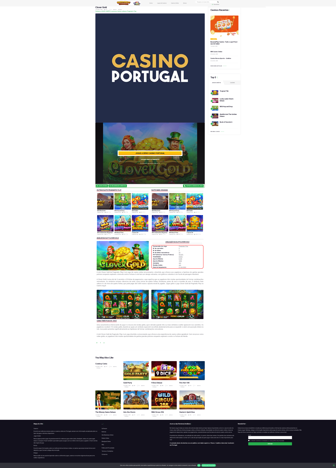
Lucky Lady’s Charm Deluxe (227, 100)
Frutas (181, 377)
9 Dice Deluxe (156, 383)
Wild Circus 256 (157, 412)
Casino (232, 82)
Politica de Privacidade (208, 465)
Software (104, 428)
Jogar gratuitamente (150, 159)
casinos (115, 9)
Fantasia (98, 11)
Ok (199, 465)
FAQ (103, 444)
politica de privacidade (278, 440)
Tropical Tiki (224, 91)
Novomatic (110, 406)
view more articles (216, 66)
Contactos (104, 454)
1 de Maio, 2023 (154, 385)
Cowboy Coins (101, 364)
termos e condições (262, 440)
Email (249, 435)
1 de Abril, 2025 (213, 46)
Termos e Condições (107, 451)
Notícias (104, 431)
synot (167, 377)
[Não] (334, 465)
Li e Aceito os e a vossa (266, 440)
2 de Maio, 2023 (98, 9)
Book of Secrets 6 (226, 122)
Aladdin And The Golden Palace (228, 115)
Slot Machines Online (107, 435)
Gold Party (127, 383)
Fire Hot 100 (184, 383)
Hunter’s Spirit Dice (187, 412)
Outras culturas (122, 11)
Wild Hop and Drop (226, 106)
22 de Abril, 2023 (214, 60)
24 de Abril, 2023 (214, 54)
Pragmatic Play (131, 11)
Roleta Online (105, 438)
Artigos (36, 453)
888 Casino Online (216, 51)
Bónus (35, 445)
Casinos (36, 428)
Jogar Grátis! (37, 436)
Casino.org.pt (241, 430)
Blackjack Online (106, 441)
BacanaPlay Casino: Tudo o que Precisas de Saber (224, 43)
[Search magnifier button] (218, 2)
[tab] (216, 83)
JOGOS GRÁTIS (106, 11)
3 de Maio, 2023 (98, 366)
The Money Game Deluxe (105, 412)
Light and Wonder (128, 406)
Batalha (126, 405)
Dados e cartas (155, 377)
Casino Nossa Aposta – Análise (220, 58)
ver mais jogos (215, 131)
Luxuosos (114, 11)
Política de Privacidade (108, 448)
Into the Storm (129, 412)
